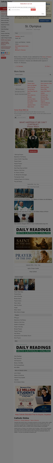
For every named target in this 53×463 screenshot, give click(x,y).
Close (43, 13)
